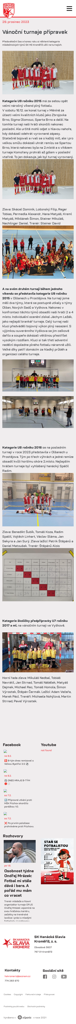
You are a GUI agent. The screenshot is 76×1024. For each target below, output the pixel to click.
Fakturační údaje (33, 994)
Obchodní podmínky (36, 1006)
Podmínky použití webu (14, 1006)
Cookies (7, 994)
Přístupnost (49, 994)
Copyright (18, 994)
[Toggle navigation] (69, 8)
